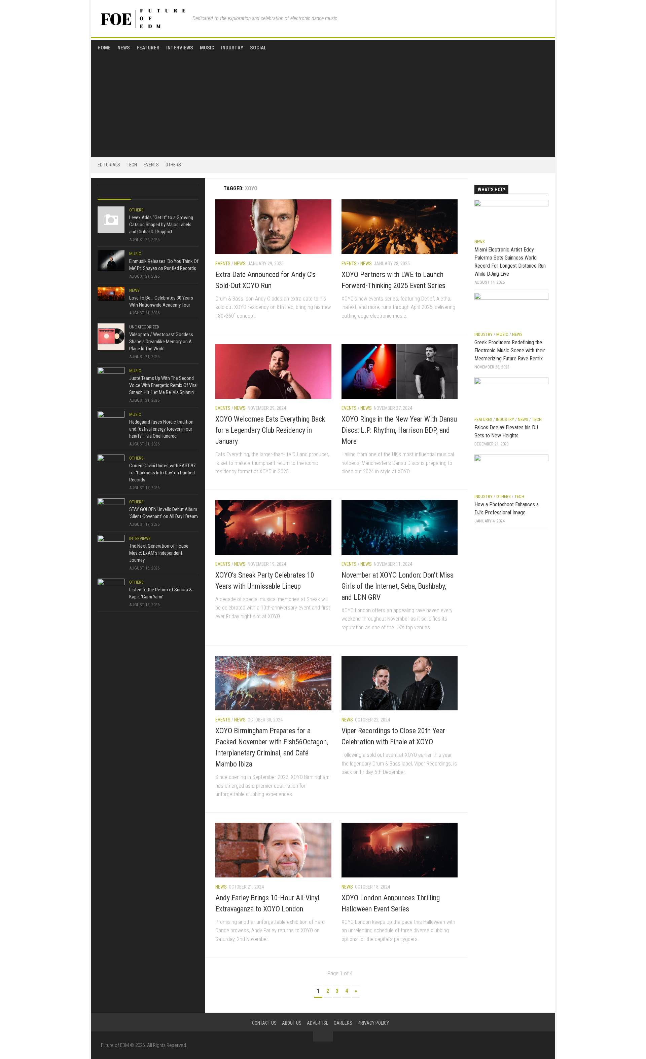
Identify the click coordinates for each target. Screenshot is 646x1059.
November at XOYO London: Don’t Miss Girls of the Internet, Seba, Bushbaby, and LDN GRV (398, 586)
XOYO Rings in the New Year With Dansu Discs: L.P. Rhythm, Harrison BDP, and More (399, 430)
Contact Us (264, 1023)
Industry (232, 48)
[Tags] (182, 192)
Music (207, 48)
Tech (132, 164)
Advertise (317, 1023)
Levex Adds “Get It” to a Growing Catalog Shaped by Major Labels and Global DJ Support (161, 224)
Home (104, 48)
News (123, 48)
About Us (291, 1023)
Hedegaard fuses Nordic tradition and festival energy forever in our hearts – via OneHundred (161, 429)
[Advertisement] (323, 101)
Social (258, 48)
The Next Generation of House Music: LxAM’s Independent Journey (158, 553)
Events (151, 164)
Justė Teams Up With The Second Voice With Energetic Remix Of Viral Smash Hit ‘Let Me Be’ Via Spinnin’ (163, 385)
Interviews (179, 48)
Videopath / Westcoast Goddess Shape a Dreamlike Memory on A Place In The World (161, 341)
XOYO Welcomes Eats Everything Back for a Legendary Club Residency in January (270, 430)
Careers (343, 1023)
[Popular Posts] (148, 192)
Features (148, 48)
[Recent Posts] (114, 192)
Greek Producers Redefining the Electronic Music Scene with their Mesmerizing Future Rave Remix (509, 350)
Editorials (109, 164)
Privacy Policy (373, 1023)
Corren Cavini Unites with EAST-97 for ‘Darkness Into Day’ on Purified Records (162, 473)
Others (173, 164)
